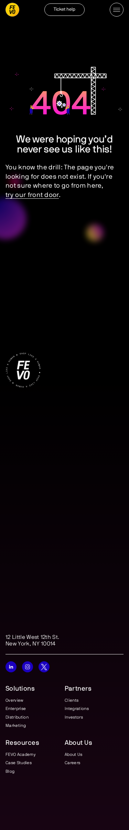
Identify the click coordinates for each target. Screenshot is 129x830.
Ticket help (65, 9)
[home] (12, 10)
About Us (74, 754)
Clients (71, 700)
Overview (15, 700)
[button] (116, 10)
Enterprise (16, 709)
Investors (74, 717)
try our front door (32, 195)
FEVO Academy (21, 754)
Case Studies (19, 763)
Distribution (17, 717)
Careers (72, 763)
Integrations (77, 709)
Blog (10, 771)
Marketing (16, 725)
